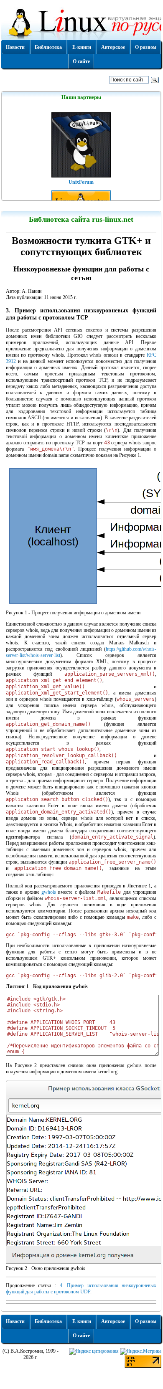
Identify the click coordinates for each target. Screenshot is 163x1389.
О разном (145, 47)
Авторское (113, 47)
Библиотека (48, 47)
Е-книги (81, 47)
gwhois (48, 892)
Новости (15, 47)
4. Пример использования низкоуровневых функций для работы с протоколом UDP (81, 1289)
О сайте (81, 61)
